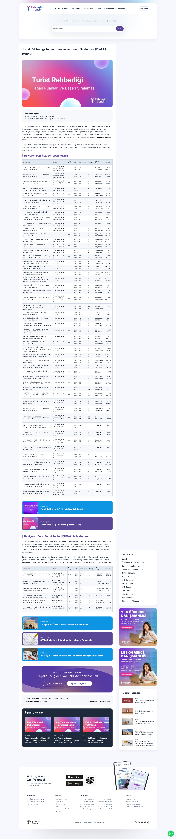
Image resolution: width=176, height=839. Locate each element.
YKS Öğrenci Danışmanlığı (35, 799)
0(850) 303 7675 (55, 684)
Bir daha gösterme (115, 421)
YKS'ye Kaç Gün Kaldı (105, 806)
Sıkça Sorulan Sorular (62, 809)
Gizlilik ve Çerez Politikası (134, 806)
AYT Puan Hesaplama (87, 804)
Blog (57, 806)
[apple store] (74, 777)
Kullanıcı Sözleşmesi (133, 804)
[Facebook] (139, 822)
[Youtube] (148, 822)
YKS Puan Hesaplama (87, 799)
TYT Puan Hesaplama (87, 801)
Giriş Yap (143, 8)
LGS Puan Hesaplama (87, 806)
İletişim (57, 811)
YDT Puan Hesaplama (105, 804)
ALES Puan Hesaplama (105, 801)
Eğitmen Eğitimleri (33, 804)
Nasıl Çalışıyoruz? (61, 799)
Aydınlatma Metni (132, 801)
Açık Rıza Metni (131, 799)
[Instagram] (136, 822)
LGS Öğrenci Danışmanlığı (35, 801)
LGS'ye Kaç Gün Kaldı (105, 809)
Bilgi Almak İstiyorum (78, 684)
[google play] (74, 783)
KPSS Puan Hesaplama (105, 799)
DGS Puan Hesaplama (87, 809)
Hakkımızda (59, 801)
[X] (142, 822)
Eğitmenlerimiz (60, 804)
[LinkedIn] (145, 822)
